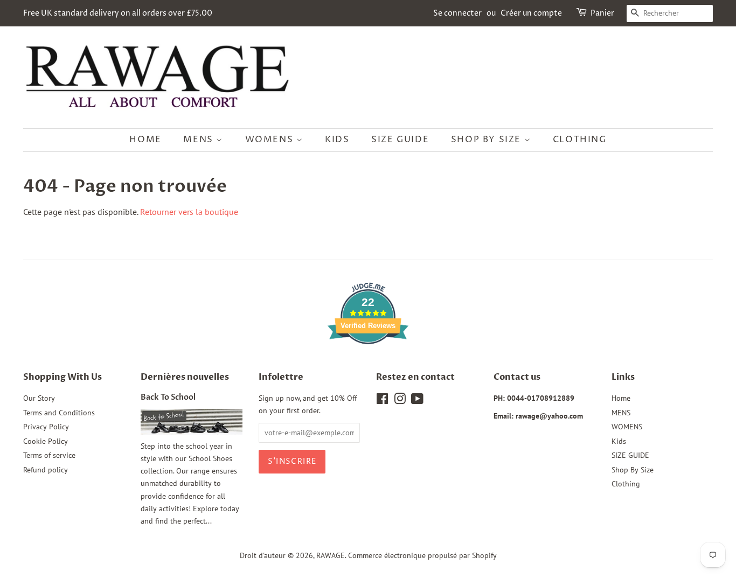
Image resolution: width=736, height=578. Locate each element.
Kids (337, 139)
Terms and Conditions (59, 412)
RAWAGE (330, 555)
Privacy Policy (46, 426)
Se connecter (457, 13)
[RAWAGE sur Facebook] (382, 401)
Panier (602, 13)
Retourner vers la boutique (189, 211)
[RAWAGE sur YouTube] (417, 401)
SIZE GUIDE (400, 139)
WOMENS (270, 139)
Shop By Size (487, 139)
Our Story (39, 398)
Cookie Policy (45, 441)
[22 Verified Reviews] (368, 363)
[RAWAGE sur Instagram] (400, 401)
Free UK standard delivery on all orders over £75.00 (117, 13)
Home (145, 139)
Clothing (580, 139)
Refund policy (45, 470)
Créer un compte (531, 13)
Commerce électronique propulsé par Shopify (422, 555)
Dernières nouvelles (185, 377)
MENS (199, 139)
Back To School (168, 397)
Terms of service (49, 455)
